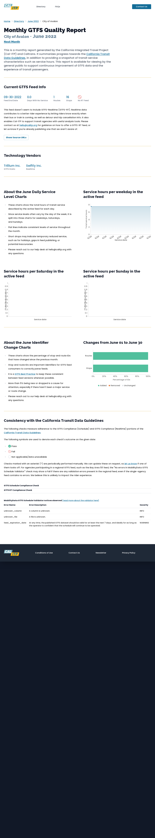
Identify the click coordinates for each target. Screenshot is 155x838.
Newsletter (101, 552)
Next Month (12, 41)
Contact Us (141, 6)
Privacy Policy (128, 552)
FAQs (57, 6)
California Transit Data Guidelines (22, 432)
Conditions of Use (44, 552)
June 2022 (33, 21)
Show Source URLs (16, 137)
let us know (130, 463)
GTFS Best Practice (25, 374)
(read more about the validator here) (80, 500)
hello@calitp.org (28, 125)
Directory (40, 6)
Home (7, 21)
